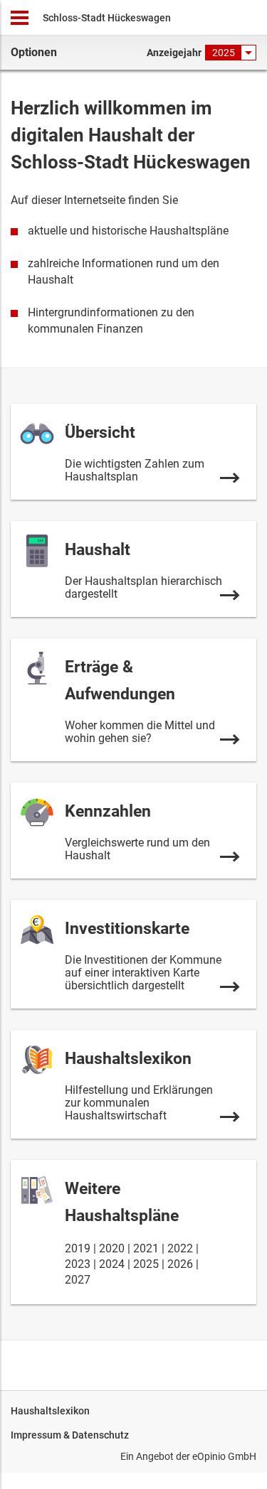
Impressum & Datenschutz (70, 1435)
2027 (77, 1279)
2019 (77, 1248)
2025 (146, 1264)
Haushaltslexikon (50, 1411)
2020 (112, 1248)
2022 (180, 1248)
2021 (146, 1248)
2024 (112, 1264)
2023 (77, 1264)
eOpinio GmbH (224, 1456)
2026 (180, 1264)
